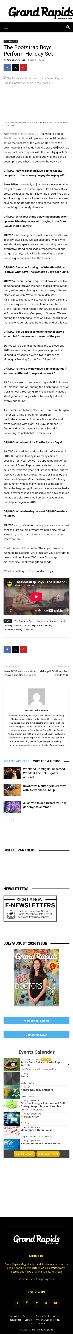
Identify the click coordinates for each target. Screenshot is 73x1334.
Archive (57, 1316)
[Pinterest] (23, 67)
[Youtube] (55, 1303)
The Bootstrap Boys (16, 138)
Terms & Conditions (37, 1323)
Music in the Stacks (46, 621)
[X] (15, 67)
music (63, 621)
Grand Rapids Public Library (38, 625)
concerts (30, 629)
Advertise (27, 1316)
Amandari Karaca (16, 59)
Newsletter (15, 1319)
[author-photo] (36, 705)
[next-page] (11, 820)
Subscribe (14, 1316)
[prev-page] (6, 820)
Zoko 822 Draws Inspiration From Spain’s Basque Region (20, 673)
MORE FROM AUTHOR (47, 761)
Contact (28, 1319)
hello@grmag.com (43, 1279)
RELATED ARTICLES (16, 761)
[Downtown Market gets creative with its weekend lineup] (12, 790)
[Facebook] (7, 67)
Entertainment (11, 41)
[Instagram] (26, 1302)
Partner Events (43, 1316)
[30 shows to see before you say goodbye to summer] (12, 807)
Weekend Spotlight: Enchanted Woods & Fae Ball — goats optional (44, 773)
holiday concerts (13, 625)
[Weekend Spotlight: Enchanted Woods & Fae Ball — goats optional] (12, 773)
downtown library (13, 629)
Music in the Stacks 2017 (25, 133)
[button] (6, 27)
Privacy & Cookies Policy (48, 1319)
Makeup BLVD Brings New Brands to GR (54, 673)
